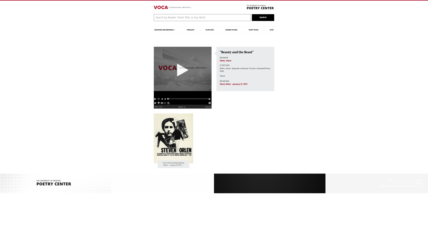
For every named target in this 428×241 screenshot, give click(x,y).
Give (272, 30)
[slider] (168, 99)
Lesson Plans (231, 30)
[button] (155, 98)
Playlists (210, 30)
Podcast (190, 30)
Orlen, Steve (225, 61)
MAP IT (419, 183)
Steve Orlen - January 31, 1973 (233, 84)
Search (263, 18)
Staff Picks (253, 30)
